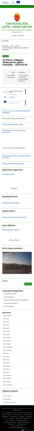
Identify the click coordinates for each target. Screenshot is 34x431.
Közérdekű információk (24, 422)
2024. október (6, 381)
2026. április (6, 328)
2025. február (6, 369)
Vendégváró (29, 416)
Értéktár (15, 412)
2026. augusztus (7, 315)
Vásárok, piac (11, 424)
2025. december (7, 337)
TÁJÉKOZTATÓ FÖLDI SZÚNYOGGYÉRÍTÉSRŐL (16, 300)
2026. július (6, 318)
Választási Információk (10, 422)
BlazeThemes (16, 410)
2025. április (6, 362)
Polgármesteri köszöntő (25, 412)
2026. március (6, 331)
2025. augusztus (7, 350)
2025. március (6, 366)
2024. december (7, 375)
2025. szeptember (7, 347)
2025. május (6, 359)
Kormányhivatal (28, 414)
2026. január (6, 334)
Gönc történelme (7, 412)
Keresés (5, 281)
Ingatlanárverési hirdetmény (11, 303)
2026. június (6, 322)
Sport (5, 418)
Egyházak (21, 416)
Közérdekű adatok (21, 424)
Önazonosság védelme (17, 426)
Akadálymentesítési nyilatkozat (17, 427)
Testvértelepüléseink (21, 420)
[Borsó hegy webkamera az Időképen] (17, 263)
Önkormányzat (18, 414)
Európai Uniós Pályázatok (23, 418)
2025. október (6, 344)
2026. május (6, 325)
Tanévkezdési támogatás (10, 293)
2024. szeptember (7, 384)
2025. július (6, 353)
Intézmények (5, 416)
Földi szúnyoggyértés (9, 306)
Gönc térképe (10, 420)
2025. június (6, 356)
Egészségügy (13, 416)
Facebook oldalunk (7, 414)
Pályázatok (11, 418)
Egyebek (5, 56)
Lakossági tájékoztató (9, 297)
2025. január (6, 372)
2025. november (7, 340)
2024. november (7, 378)
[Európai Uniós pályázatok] (28, 430)
